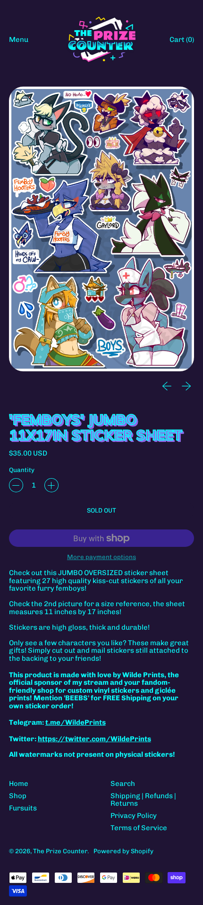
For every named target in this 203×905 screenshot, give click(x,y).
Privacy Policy (133, 815)
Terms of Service (138, 828)
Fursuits (23, 808)
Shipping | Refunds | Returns (143, 800)
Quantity (21, 469)
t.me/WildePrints (75, 722)
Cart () (181, 41)
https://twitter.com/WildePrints (94, 739)
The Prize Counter (60, 851)
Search (122, 783)
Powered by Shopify (123, 851)
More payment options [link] (101, 557)
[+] (51, 485)
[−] (16, 485)
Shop (17, 796)
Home (18, 783)
